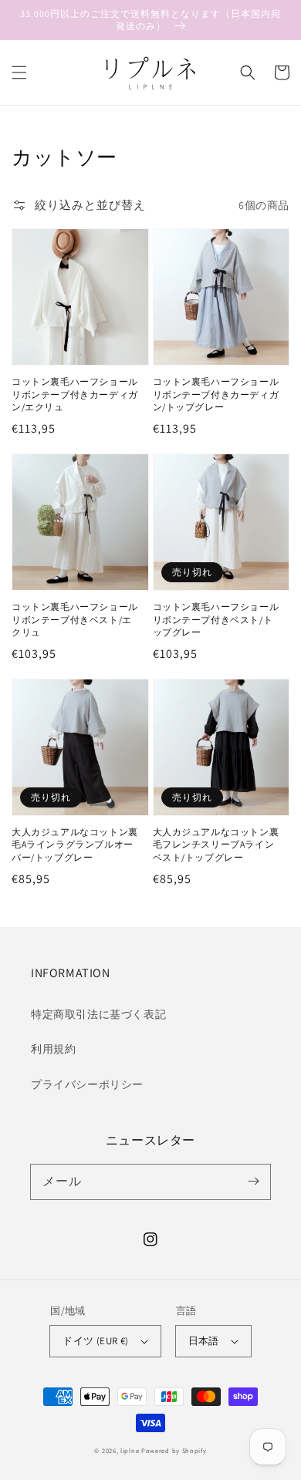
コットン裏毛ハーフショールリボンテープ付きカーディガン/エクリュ (75, 394)
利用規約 (53, 1049)
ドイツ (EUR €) (95, 1340)
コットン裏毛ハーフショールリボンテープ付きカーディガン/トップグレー (216, 394)
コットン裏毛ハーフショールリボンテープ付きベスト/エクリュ (75, 620)
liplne (129, 1450)
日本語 (203, 1340)
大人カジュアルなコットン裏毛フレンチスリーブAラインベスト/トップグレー (216, 845)
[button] (19, 72)
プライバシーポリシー (87, 1084)
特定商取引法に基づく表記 (98, 1014)
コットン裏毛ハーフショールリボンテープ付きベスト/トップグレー (216, 620)
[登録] (253, 1181)
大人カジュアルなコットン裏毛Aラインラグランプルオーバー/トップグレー (75, 845)
